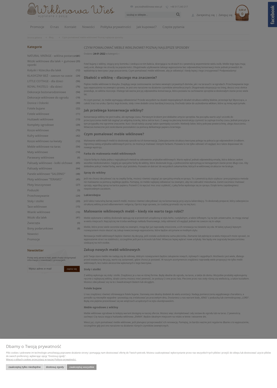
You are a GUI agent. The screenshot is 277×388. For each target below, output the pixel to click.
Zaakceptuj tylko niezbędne (24, 367)
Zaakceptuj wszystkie (81, 367)
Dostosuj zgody (55, 367)
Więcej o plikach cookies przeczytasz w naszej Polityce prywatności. (41, 359)
